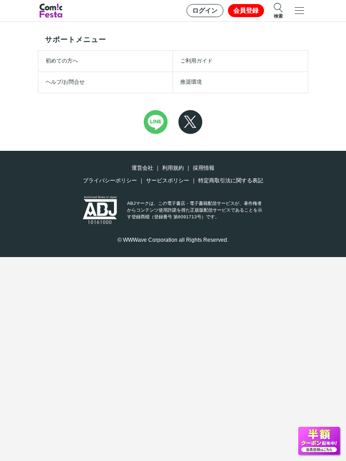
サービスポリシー (167, 180)
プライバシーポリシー (110, 180)
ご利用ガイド (196, 61)
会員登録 (246, 10)
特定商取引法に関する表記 (230, 180)
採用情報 (203, 168)
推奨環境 (191, 82)
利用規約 (173, 168)
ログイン (205, 10)
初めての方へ (62, 61)
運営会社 (142, 168)
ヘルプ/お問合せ (65, 82)
